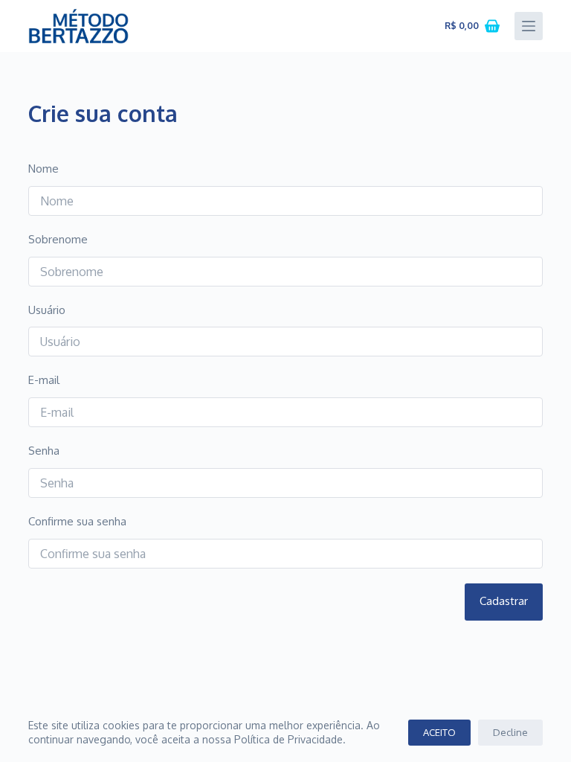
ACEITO (439, 732)
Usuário (46, 310)
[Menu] (528, 26)
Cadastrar (504, 601)
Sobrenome (58, 239)
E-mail (43, 380)
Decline (510, 732)
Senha (43, 451)
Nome (43, 168)
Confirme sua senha (77, 521)
